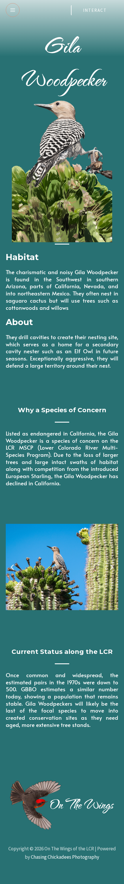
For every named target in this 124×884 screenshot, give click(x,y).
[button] (12, 567)
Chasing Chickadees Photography (65, 857)
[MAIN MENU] (13, 10)
